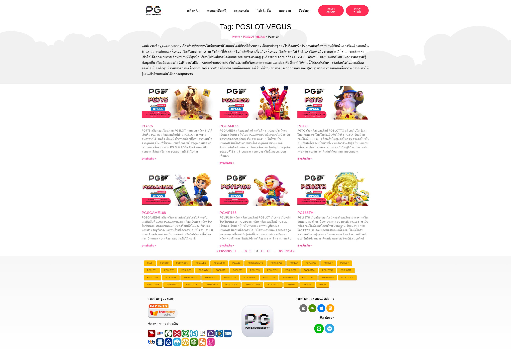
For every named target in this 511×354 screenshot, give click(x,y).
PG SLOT (328, 263)
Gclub (150, 263)
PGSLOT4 (203, 270)
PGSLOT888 (212, 284)
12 (268, 251)
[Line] (319, 328)
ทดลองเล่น (241, 10)
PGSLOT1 (152, 270)
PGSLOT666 (347, 277)
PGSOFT (291, 284)
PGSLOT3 (186, 270)
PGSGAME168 (154, 213)
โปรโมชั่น (264, 10)
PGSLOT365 (308, 277)
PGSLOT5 (220, 270)
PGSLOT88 (152, 277)
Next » (290, 251)
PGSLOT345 (289, 277)
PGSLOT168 (250, 277)
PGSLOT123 (230, 277)
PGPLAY (294, 263)
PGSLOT (344, 263)
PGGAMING (219, 263)
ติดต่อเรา (305, 10)
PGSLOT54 (309, 270)
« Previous (224, 251)
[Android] (312, 308)
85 (281, 251)
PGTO (302, 126)
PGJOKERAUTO (255, 263)
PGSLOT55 (327, 270)
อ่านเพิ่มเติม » (149, 158)
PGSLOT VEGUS (254, 36)
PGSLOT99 (170, 277)
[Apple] (303, 308)
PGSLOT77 (346, 270)
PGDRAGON (182, 263)
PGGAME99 (229, 126)
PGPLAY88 (311, 263)
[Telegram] (329, 328)
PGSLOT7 (238, 270)
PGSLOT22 (290, 270)
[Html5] (330, 308)
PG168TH (305, 213)
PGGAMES (201, 263)
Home (236, 36)
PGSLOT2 (169, 270)
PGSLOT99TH (190, 277)
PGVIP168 (228, 213)
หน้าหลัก (193, 10)
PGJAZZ (236, 263)
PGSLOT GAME (252, 284)
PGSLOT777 (173, 284)
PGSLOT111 (210, 277)
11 (262, 251)
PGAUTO (164, 263)
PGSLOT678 (153, 284)
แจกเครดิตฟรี (216, 10)
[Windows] (321, 308)
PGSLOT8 (255, 270)
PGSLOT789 (192, 284)
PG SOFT (307, 284)
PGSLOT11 (272, 270)
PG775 (147, 126)
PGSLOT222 (269, 277)
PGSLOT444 (328, 277)
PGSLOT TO (273, 284)
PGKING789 (276, 263)
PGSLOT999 (231, 284)
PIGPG (322, 284)
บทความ (285, 10)
